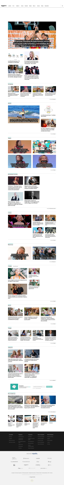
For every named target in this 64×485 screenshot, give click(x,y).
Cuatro (48, 442)
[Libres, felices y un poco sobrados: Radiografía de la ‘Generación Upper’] (19, 418)
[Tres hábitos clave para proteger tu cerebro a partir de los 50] (34, 271)
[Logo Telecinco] (26, 458)
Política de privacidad (25, 472)
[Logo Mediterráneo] (43, 468)
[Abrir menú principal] (62, 5)
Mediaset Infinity (50, 436)
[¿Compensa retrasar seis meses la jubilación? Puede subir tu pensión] (32, 353)
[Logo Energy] (49, 462)
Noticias (10, 436)
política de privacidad (38, 388)
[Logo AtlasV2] (20, 468)
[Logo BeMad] (14, 465)
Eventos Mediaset (41, 442)
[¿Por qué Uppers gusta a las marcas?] (44, 418)
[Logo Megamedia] (32, 477)
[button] (19, 147)
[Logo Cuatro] (38, 458)
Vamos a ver (21, 444)
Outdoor (20, 448)
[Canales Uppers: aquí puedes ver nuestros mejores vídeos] (44, 146)
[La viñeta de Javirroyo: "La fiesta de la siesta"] (48, 109)
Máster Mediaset (31, 448)
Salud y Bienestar (15, 266)
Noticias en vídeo (12, 442)
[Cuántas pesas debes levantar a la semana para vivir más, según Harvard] (34, 283)
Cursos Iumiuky (40, 440)
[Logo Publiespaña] (32, 468)
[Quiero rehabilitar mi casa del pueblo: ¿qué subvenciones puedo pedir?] (31, 311)
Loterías (10, 438)
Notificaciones (30, 443)
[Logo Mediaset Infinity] (14, 458)
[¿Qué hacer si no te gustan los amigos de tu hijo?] (44, 253)
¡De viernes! (21, 446)
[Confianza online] (32, 481)
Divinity (48, 444)
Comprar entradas (41, 436)
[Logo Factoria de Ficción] (26, 462)
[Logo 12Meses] (49, 465)
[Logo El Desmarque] (14, 461)
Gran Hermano (21, 436)
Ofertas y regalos (41, 438)
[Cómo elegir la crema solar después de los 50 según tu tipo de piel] (17, 273)
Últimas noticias (12, 440)
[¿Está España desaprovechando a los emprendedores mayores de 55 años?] (38, 333)
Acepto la (37, 388)
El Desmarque (49, 440)
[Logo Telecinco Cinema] (38, 465)
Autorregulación (31, 441)
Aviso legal (13, 472)
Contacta (30, 436)
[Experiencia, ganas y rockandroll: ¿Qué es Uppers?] (11, 418)
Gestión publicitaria (44, 472)
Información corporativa (18, 472)
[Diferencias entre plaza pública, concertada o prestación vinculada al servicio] (48, 400)
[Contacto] (52, 418)
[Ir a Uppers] (3, 6)
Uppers (48, 438)
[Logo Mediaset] (32, 454)
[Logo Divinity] (50, 458)
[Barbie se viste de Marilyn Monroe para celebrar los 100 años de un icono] (19, 221)
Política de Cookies (38, 472)
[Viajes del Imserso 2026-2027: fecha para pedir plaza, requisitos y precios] (15, 353)
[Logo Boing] (38, 462)
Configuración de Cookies (32, 472)
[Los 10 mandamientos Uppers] (28, 418)
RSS (48, 472)
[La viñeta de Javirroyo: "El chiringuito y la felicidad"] (15, 55)
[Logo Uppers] (26, 465)
